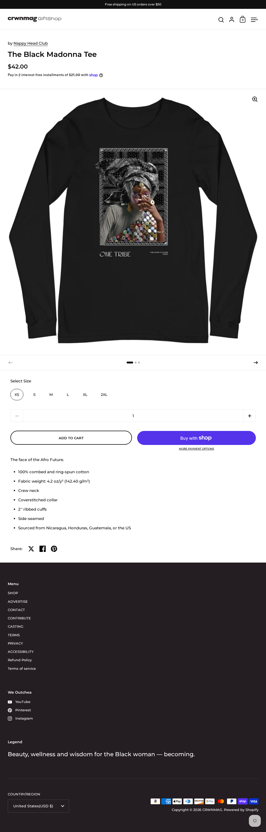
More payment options (196, 449)
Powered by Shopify (241, 810)
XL (85, 394)
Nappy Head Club (31, 43)
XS (17, 394)
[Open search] (221, 20)
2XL (104, 394)
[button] (130, 362)
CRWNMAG (212, 810)
